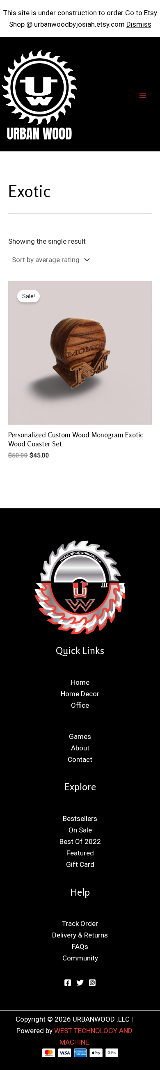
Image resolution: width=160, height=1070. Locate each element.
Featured (80, 853)
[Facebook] (67, 982)
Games (80, 736)
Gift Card (80, 864)
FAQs (80, 946)
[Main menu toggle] (143, 95)
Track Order (80, 923)
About (80, 748)
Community (80, 958)
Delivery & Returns (80, 935)
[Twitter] (80, 982)
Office (80, 705)
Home (80, 682)
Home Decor (80, 694)
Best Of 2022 (80, 841)
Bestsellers (80, 818)
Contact (80, 759)
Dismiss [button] (138, 24)
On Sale (80, 830)
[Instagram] (92, 982)
